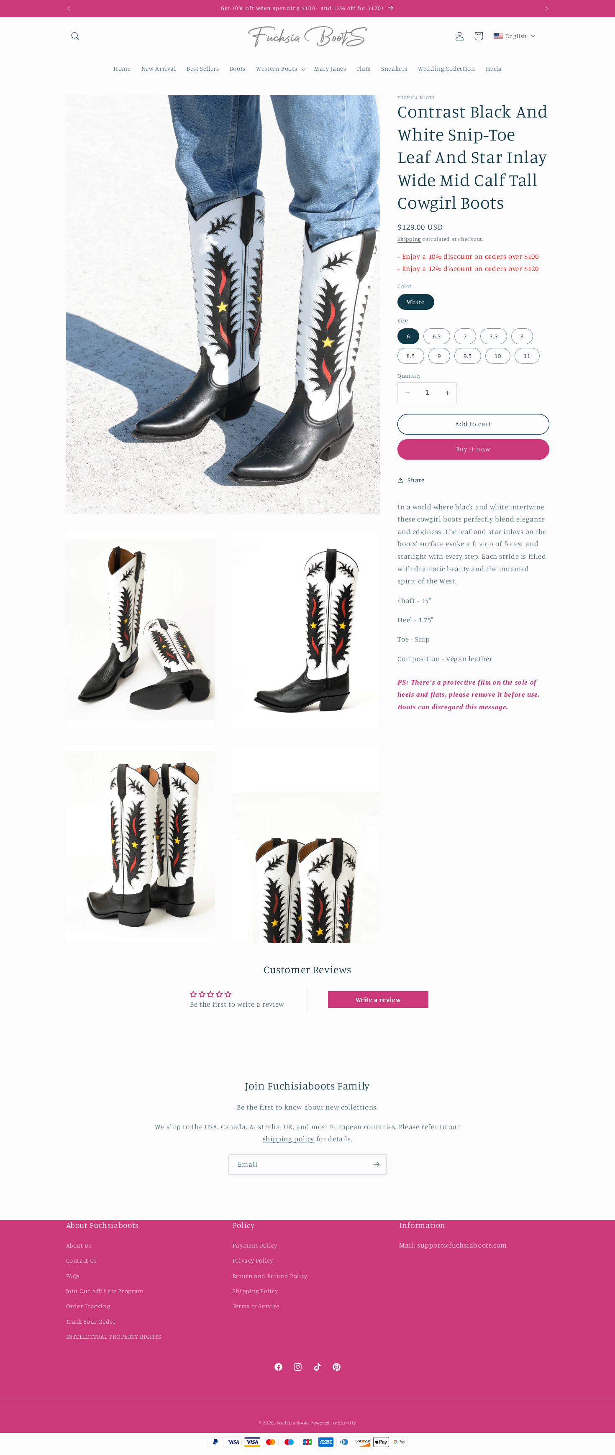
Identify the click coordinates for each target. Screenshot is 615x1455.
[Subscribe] (376, 1164)
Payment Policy (255, 1245)
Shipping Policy (255, 1290)
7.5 (493, 336)
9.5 (468, 355)
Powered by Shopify (333, 1423)
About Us (79, 1245)
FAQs (73, 1275)
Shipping (409, 239)
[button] (75, 36)
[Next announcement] (546, 8)
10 (498, 355)
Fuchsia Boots (293, 1423)
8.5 (411, 355)
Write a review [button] (378, 999)
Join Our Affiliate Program (105, 1290)
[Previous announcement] (68, 8)
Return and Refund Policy (270, 1275)
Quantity (408, 375)
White (416, 301)
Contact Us (81, 1260)
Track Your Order (91, 1321)
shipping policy (288, 1139)
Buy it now (473, 449)
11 (527, 355)
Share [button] (415, 479)
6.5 (437, 336)
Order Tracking (88, 1305)
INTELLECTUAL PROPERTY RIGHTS (113, 1336)
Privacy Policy (253, 1260)
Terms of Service (256, 1305)
